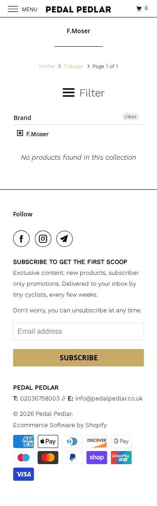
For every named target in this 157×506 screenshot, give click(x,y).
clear (130, 116)
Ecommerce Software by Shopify (60, 424)
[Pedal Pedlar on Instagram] (45, 238)
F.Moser (36, 133)
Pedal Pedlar (54, 413)
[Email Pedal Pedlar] (66, 238)
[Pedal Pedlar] (78, 8)
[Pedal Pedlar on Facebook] (23, 238)
